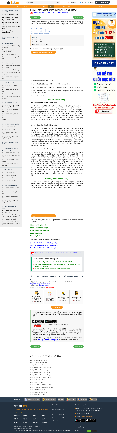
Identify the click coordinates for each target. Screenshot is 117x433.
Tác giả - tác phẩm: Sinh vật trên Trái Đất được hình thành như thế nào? (11, 223)
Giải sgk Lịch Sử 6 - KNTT (37, 380)
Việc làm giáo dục (103, 2)
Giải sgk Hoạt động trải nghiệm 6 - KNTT (42, 387)
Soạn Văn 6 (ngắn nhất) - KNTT (39, 362)
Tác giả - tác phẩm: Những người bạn (10, 57)
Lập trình (35, 422)
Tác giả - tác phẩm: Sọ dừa (9, 180)
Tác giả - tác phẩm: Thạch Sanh (10, 172)
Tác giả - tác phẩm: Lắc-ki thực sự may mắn (11, 97)
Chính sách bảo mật (58, 409)
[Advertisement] (57, 67)
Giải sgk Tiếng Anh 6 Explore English (41, 375)
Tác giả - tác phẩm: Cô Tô (8, 127)
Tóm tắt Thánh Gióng (37, 42)
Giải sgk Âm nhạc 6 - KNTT (38, 394)
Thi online (84, 399)
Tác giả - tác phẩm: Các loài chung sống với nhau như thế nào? (11, 215)
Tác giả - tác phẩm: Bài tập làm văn (10, 196)
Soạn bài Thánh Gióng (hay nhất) (40, 29)
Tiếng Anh (44, 422)
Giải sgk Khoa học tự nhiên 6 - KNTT (40, 377)
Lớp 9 (69, 6)
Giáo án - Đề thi (100, 6)
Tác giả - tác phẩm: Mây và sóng (10, 70)
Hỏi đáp (94, 399)
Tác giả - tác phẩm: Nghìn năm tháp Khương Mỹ (10, 137)
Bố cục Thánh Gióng (37, 39)
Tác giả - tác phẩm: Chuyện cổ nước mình (10, 110)
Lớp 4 (37, 6)
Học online (73, 2)
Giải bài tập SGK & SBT (34, 399)
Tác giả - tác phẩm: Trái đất (9, 219)
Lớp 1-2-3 (17, 415)
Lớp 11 (83, 6)
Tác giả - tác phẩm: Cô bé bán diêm (9, 86)
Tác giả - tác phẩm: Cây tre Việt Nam (10, 114)
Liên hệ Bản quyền (57, 421)
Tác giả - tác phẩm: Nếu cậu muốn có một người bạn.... (11, 50)
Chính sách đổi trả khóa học (60, 415)
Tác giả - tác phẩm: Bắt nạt (9, 54)
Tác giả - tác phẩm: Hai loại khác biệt (10, 192)
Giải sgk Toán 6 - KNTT (36, 365)
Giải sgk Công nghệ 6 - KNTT (38, 392)
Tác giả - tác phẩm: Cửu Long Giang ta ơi (9, 132)
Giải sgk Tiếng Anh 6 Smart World (40, 372)
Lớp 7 (57, 6)
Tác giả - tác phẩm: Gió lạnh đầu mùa (10, 90)
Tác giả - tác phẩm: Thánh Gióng (10, 152)
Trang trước (36, 17)
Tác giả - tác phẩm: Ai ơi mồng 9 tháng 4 (10, 160)
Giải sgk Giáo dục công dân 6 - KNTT (41, 385)
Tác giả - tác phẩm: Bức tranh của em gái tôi (11, 73)
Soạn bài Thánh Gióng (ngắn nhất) (40, 31)
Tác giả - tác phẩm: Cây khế (9, 175)
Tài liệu (83, 2)
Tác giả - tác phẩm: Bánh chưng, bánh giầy (10, 164)
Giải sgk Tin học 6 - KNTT (37, 389)
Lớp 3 (31, 6)
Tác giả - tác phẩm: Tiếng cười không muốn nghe (10, 201)
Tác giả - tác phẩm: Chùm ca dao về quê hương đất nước (10, 106)
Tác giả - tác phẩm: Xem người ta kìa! (10, 188)
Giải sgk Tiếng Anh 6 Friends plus (40, 370)
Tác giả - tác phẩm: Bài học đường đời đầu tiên (11, 46)
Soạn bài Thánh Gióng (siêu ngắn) (40, 33)
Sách (91, 2)
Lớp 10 (76, 6)
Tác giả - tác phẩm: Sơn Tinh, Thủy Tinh (11, 156)
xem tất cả (57, 307)
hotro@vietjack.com (87, 417)
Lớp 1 (18, 6)
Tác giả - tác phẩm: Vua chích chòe (11, 178)
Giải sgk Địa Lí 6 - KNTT (37, 382)
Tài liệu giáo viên (50, 399)
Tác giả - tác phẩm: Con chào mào (11, 94)
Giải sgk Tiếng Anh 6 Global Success (40, 367)
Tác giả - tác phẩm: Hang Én (9, 129)
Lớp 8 (63, 6)
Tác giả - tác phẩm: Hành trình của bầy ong (11, 118)
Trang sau (78, 17)
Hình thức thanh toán (58, 412)
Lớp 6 (50, 6)
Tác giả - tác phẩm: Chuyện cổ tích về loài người (11, 66)
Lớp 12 (90, 6)
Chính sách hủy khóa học (59, 418)
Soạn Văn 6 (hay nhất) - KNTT (39, 360)
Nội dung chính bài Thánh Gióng (41, 44)
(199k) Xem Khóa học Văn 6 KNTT (44, 52)
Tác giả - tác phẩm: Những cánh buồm (10, 77)
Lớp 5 (44, 6)
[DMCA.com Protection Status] (93, 431)
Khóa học (72, 399)
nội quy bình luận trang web (48, 340)
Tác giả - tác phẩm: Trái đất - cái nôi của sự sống (10, 211)
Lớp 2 (25, 6)
